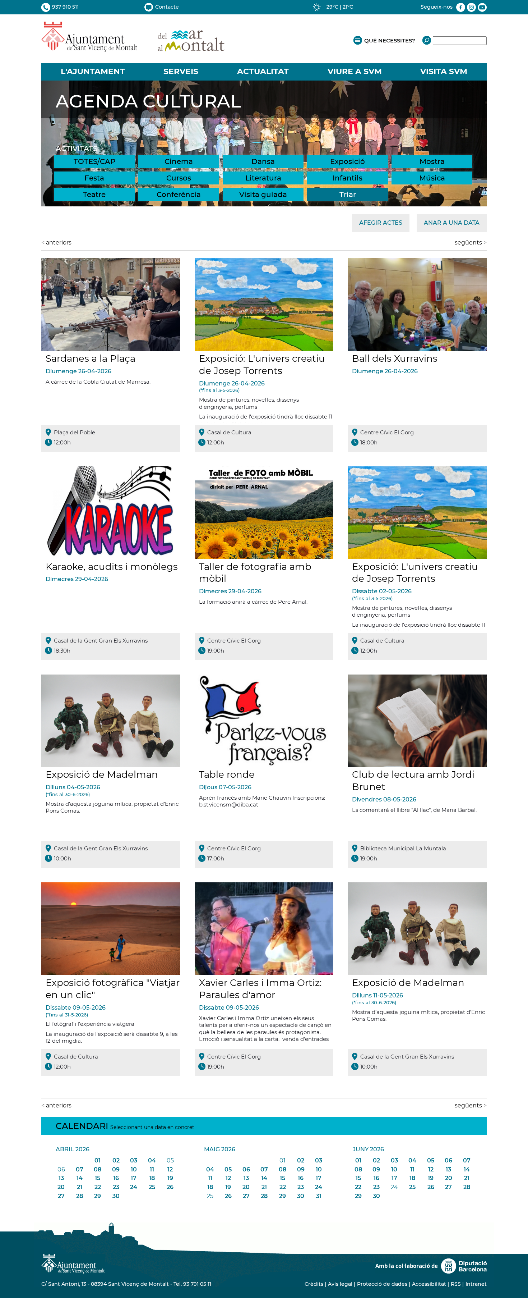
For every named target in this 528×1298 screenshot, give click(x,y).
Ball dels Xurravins (394, 358)
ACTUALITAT (263, 71)
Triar (347, 194)
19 (170, 1178)
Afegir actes (380, 222)
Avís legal (340, 1284)
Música (432, 178)
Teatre (94, 194)
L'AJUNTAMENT (93, 71)
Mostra (432, 161)
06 (246, 1169)
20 (61, 1187)
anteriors (56, 242)
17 (133, 1178)
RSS (456, 1284)
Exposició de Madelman (102, 774)
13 (61, 1178)
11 (152, 1169)
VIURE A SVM (355, 71)
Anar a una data (452, 222)
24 (133, 1187)
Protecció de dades (382, 1284)
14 (80, 1178)
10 (134, 1169)
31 (318, 1196)
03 (133, 1160)
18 (152, 1178)
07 (79, 1169)
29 (97, 1196)
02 (116, 1160)
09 (116, 1169)
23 (116, 1187)
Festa (94, 178)
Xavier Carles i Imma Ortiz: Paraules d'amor (260, 989)
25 (152, 1187)
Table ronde (227, 774)
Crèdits (314, 1284)
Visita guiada (263, 194)
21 (79, 1187)
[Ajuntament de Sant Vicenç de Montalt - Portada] (132, 48)
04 (152, 1160)
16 (116, 1178)
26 (170, 1187)
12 (170, 1169)
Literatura (263, 178)
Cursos (178, 178)
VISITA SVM (443, 71)
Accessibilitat (429, 1284)
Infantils (347, 178)
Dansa (263, 161)
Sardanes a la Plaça (90, 358)
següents (471, 242)
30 (116, 1196)
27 (61, 1196)
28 (79, 1196)
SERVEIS (180, 71)
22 (97, 1187)
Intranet (476, 1284)
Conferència (179, 194)
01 (97, 1160)
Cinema (179, 161)
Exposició (347, 161)
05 (228, 1169)
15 (97, 1178)
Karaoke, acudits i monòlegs (112, 566)
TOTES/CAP (94, 161)
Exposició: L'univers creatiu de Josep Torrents (262, 364)
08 (97, 1169)
